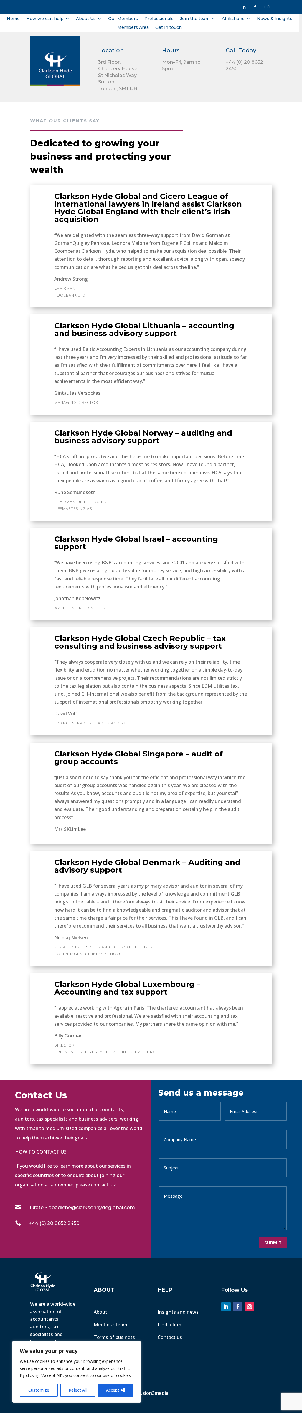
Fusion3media (153, 1393)
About (100, 1312)
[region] (76, 1372)
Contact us (170, 1337)
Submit (273, 1243)
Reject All (78, 1390)
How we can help (45, 18)
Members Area (133, 27)
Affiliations (233, 18)
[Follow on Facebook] (255, 7)
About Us (86, 18)
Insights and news (178, 1312)
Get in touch (168, 27)
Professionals (159, 18)
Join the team (194, 18)
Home (13, 18)
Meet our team (110, 1324)
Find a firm (169, 1324)
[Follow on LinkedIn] (243, 7)
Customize (38, 1390)
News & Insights (274, 18)
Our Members (123, 18)
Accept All (115, 1390)
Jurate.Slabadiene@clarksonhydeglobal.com (82, 1207)
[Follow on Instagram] (267, 7)
